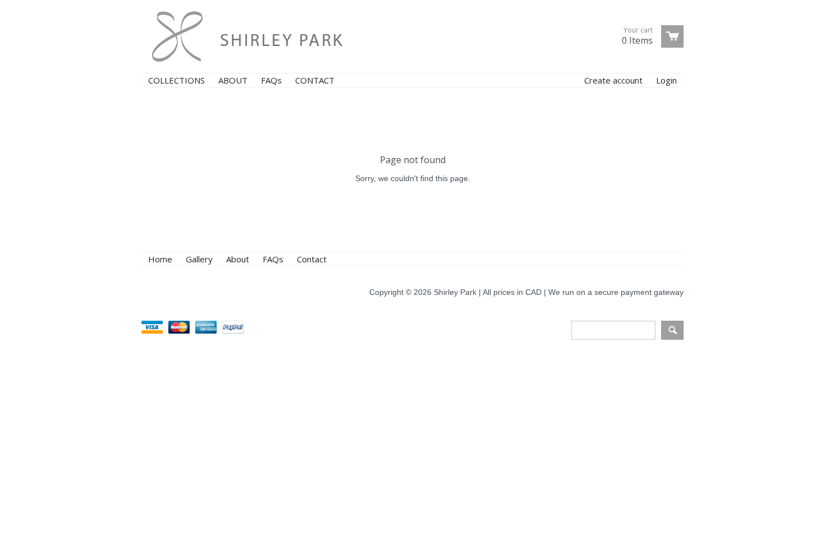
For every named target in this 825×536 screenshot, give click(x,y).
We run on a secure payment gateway (616, 292)
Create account (613, 80)
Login (666, 80)
